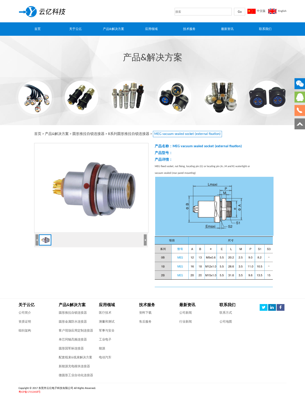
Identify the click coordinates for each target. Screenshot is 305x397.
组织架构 (25, 330)
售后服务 (145, 321)
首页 (37, 134)
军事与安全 (107, 330)
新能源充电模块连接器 (74, 366)
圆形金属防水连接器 (73, 321)
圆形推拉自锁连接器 (88, 134)
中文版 (261, 11)
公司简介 (25, 313)
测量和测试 (107, 321)
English (282, 11)
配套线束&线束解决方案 (75, 357)
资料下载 (145, 313)
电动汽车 (105, 357)
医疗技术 (105, 313)
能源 (102, 348)
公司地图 (225, 321)
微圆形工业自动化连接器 (76, 375)
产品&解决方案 (57, 134)
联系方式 (225, 313)
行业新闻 (185, 321)
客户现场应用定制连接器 (76, 330)
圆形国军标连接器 (71, 348)
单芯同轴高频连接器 (73, 339)
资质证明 (25, 321)
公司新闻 (185, 313)
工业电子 (105, 339)
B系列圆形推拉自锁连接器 (128, 134)
